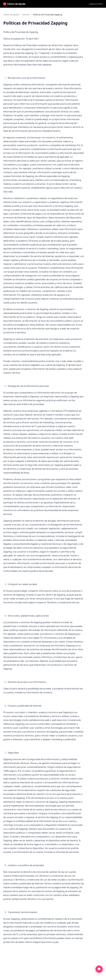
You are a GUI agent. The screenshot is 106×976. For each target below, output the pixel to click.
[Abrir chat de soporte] (99, 969)
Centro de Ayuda (16, 3)
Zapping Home (96, 3)
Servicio (26, 14)
